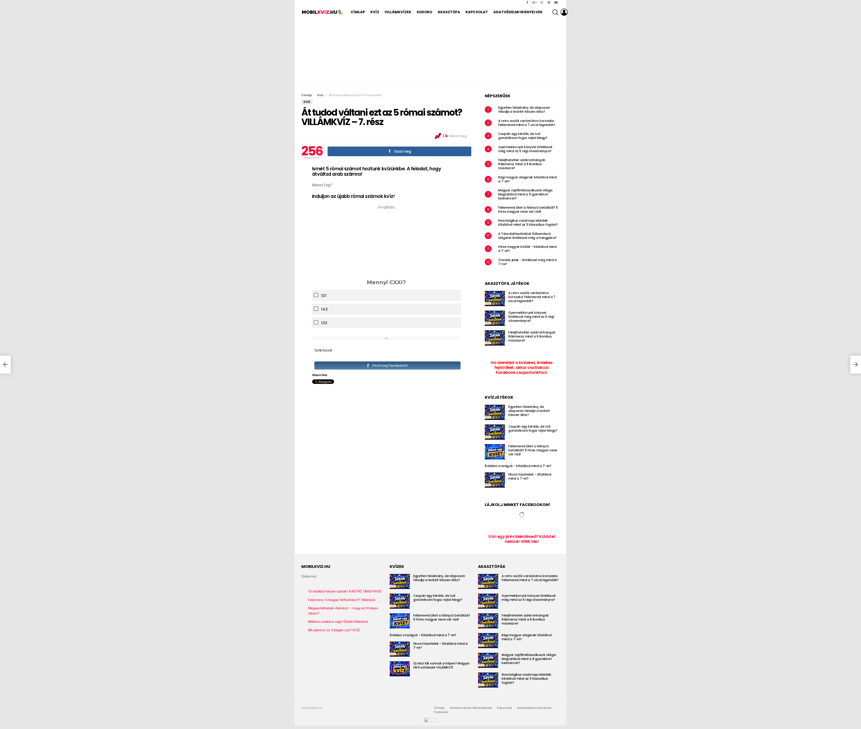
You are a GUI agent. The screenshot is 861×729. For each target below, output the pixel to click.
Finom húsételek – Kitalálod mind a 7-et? (529, 476)
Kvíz (374, 12)
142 (324, 309)
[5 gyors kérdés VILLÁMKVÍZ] (855, 365)
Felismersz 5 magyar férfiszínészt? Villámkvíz (342, 600)
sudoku (424, 12)
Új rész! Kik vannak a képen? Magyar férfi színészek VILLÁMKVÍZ (441, 665)
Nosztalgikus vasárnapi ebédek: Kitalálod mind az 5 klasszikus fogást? (528, 222)
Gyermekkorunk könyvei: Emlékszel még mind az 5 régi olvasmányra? (525, 149)
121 (323, 295)
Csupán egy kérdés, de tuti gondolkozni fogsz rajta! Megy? (522, 136)
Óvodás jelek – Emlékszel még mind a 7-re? (527, 262)
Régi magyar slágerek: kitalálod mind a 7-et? (527, 179)
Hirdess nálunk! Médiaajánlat (471, 708)
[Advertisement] (430, 53)
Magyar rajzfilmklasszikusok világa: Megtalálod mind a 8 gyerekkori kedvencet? (525, 194)
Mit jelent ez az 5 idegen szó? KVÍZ (334, 630)
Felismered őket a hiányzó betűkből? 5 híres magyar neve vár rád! (528, 209)
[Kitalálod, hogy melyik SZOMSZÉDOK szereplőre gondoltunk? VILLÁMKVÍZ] (5, 365)
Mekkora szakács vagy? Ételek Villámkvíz (338, 622)
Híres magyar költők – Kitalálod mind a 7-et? (527, 248)
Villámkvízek (398, 12)
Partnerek (441, 712)
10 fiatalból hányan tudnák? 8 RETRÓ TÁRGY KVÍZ (344, 591)
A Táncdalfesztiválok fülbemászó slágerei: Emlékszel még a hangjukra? (527, 235)
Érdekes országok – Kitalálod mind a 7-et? (518, 466)
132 (324, 322)
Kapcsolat (476, 12)
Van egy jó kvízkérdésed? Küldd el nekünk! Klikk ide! (521, 539)
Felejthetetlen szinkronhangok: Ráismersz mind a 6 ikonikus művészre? (522, 164)
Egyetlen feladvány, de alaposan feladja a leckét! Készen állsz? (524, 109)
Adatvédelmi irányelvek (518, 12)
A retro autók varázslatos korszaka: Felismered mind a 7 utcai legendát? (526, 123)
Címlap (358, 12)
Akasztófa (449, 12)
